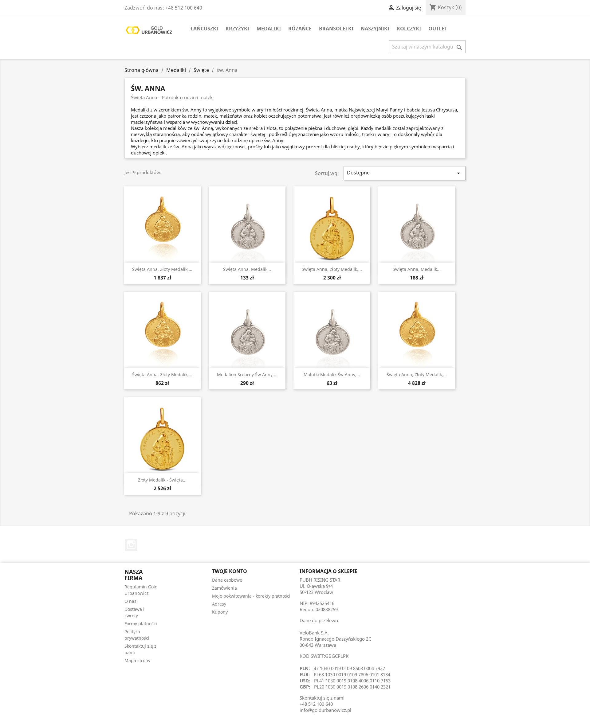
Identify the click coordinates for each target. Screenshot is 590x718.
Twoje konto (229, 571)
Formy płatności (140, 623)
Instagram (131, 545)
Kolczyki (409, 28)
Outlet (437, 28)
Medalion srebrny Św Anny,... (247, 374)
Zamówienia (224, 588)
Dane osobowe (227, 580)
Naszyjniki (375, 28)
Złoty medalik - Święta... (162, 480)
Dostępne (404, 173)
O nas (130, 601)
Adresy (219, 604)
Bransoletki (336, 28)
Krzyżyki (237, 28)
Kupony (220, 612)
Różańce (300, 28)
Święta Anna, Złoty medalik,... (162, 269)
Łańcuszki (204, 28)
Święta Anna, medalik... (247, 269)
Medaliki (269, 28)
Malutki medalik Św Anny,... (332, 374)
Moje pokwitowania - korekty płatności (251, 596)
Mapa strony (137, 660)
